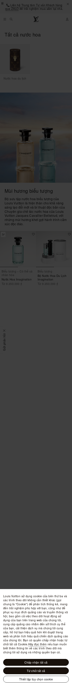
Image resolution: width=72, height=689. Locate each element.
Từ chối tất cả (36, 671)
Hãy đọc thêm (37, 644)
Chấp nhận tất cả (35, 662)
